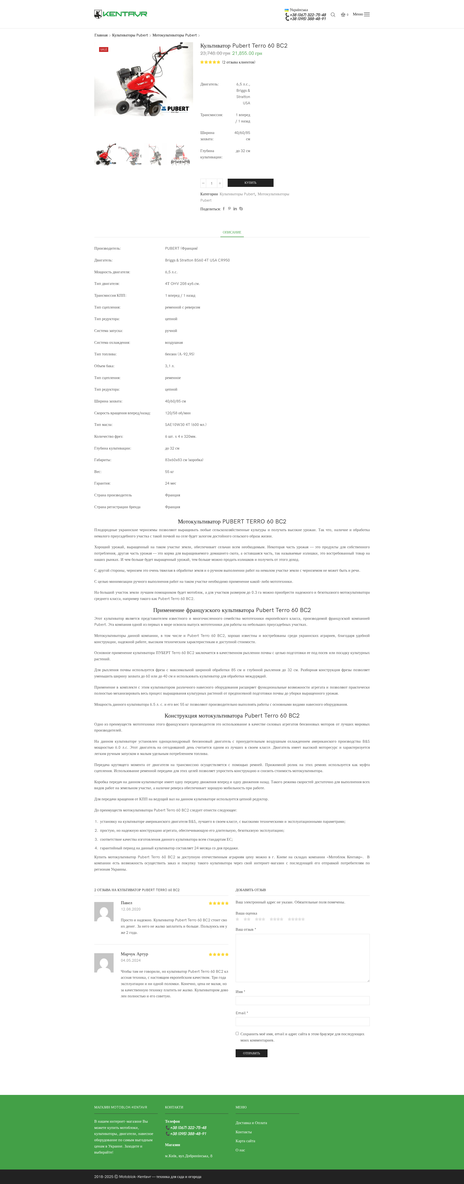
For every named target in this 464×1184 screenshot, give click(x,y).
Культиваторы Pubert (130, 35)
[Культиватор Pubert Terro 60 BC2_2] (180, 154)
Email (242, 1012)
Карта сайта (245, 1140)
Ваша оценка (246, 913)
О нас (240, 1150)
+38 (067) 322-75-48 (308, 14)
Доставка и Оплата (251, 1122)
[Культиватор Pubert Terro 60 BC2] (104, 154)
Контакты (244, 1131)
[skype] (240, 209)
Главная (101, 35)
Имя (240, 991)
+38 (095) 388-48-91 (308, 18)
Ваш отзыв (246, 929)
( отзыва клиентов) (238, 62)
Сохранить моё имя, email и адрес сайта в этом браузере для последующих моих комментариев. (302, 1037)
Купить (250, 182)
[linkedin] (235, 209)
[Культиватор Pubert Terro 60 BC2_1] (129, 154)
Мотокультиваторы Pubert (174, 35)
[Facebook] (224, 209)
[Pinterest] (229, 209)
